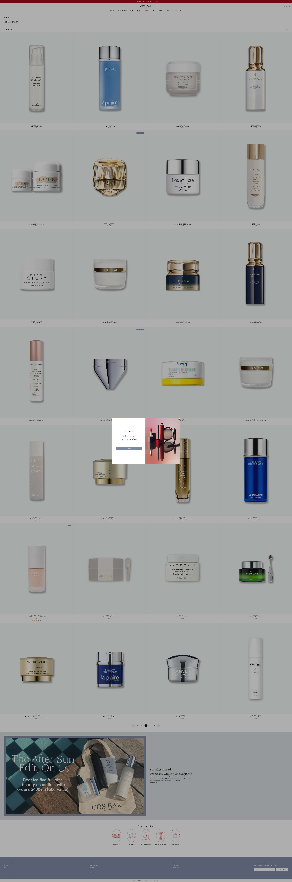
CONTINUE (129, 448)
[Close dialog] (179, 419)
